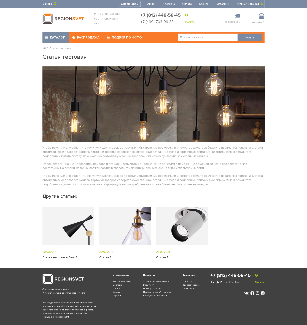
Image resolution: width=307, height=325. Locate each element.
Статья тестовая (60, 48)
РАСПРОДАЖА (88, 37)
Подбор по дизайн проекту (157, 292)
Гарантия (117, 295)
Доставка (169, 4)
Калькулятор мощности (155, 295)
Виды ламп (148, 285)
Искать (250, 37)
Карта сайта (188, 288)
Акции (151, 4)
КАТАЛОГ (57, 37)
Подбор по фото (152, 288)
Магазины (223, 4)
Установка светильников (156, 281)
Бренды (204, 4)
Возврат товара (190, 285)
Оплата (187, 4)
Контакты (187, 281)
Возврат (117, 292)
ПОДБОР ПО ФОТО (127, 37)
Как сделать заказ (122, 281)
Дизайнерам (129, 4)
